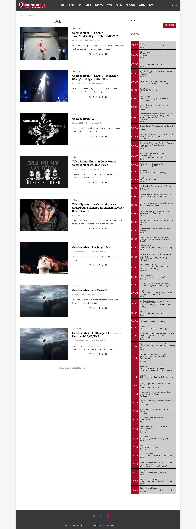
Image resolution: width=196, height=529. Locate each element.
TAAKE (143, 375)
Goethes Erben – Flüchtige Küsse (91, 247)
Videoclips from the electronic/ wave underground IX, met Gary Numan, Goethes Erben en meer (98, 208)
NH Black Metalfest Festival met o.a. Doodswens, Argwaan (157, 204)
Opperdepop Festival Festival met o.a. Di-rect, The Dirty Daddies (157, 334)
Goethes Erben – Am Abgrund (89, 290)
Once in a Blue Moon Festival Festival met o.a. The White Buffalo (157, 144)
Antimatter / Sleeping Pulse (153, 164)
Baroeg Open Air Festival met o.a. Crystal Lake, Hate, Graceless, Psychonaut (155, 356)
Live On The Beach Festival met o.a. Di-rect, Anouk (156, 72)
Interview (99, 5)
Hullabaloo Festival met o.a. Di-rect (156, 186)
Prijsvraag (130, 5)
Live (80, 5)
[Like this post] (90, 54)
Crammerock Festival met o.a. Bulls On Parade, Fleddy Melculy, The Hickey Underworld (156, 115)
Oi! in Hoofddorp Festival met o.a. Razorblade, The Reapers (155, 212)
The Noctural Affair (148, 479)
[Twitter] (166, 5)
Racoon (143, 366)
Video (109, 5)
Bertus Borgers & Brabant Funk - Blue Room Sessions (155, 302)
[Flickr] (172, 5)
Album (88, 5)
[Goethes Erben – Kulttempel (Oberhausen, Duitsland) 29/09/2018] (44, 344)
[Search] (176, 5)
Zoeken (134, 21)
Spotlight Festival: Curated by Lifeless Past (153, 154)
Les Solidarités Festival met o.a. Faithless (154, 106)
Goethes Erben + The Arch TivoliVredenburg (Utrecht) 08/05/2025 (95, 34)
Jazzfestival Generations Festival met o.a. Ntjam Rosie (155, 393)
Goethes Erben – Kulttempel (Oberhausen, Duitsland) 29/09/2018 (97, 334)
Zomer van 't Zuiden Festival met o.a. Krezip (157, 221)
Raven (142, 326)
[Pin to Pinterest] (99, 54)
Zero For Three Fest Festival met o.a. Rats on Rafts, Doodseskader (156, 135)
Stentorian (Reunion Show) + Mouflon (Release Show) (157, 463)
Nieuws (72, 5)
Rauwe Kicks (145, 246)
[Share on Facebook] (93, 54)
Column (119, 5)
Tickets (143, 47)
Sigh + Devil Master (149, 488)
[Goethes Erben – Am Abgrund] (44, 301)
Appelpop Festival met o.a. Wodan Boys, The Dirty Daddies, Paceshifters (157, 345)
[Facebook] (163, 5)
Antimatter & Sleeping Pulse (153, 81)
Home (63, 5)
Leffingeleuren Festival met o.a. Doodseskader (154, 427)
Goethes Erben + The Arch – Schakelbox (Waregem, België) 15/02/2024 (95, 77)
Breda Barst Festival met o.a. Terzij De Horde (157, 127)
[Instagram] (169, 5)
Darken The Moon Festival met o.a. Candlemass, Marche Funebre (155, 195)
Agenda (142, 5)
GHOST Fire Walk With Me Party (154, 283)
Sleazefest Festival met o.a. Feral (155, 228)
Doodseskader (146, 275)
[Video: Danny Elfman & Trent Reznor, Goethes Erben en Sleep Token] (44, 172)
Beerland (144, 436)
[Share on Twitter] (96, 54)
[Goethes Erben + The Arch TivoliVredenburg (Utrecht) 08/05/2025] (44, 43)
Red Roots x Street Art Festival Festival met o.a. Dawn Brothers (154, 238)
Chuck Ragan (146, 52)
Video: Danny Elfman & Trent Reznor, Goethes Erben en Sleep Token (94, 163)
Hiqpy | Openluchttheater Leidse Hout (155, 384)
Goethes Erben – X (83, 118)
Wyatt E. (144, 43)
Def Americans (146, 471)
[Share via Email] (106, 54)
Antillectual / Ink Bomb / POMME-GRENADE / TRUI (155, 255)
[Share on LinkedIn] (102, 54)
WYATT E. (144, 88)
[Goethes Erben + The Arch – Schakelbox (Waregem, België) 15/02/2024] (44, 86)
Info (151, 5)
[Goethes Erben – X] (44, 129)
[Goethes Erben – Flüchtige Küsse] (44, 258)
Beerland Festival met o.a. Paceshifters (152, 419)
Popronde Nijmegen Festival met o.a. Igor (156, 401)
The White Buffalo (148, 264)
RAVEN (143, 311)
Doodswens (145, 320)
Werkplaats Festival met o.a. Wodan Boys (156, 410)
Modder (143, 170)
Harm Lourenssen (123, 525)
